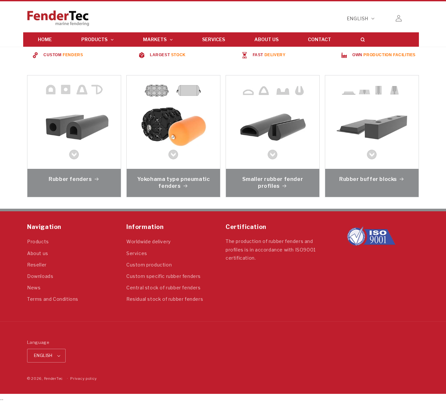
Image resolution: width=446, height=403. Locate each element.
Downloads (40, 276)
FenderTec (53, 378)
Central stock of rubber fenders (163, 287)
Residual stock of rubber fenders (164, 299)
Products (38, 241)
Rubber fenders (70, 179)
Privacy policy (83, 378)
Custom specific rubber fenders (163, 276)
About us (37, 253)
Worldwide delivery (148, 241)
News (33, 287)
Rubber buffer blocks (368, 179)
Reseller (37, 264)
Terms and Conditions (52, 299)
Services (136, 253)
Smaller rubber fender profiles (272, 182)
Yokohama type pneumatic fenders (173, 182)
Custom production (149, 264)
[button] (384, 18)
